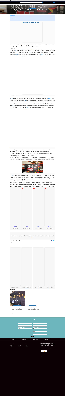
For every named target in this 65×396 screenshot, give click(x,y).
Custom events (30, 52)
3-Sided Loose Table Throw (40, 287)
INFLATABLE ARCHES (47, 287)
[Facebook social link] (51, 240)
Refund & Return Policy (19, 345)
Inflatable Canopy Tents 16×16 (17, 287)
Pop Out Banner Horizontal (40, 228)
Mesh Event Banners (28, 228)
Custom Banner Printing (13, 240)
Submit (32, 336)
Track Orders (26, 344)
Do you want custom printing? (36, 327)
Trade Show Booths (14, 228)
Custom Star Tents (11, 346)
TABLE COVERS (36, 287)
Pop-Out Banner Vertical (51, 228)
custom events (21, 44)
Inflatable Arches (11, 344)
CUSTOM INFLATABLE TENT (13, 287)
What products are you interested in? (21, 327)
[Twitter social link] (53, 240)
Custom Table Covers (11, 345)
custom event (25, 100)
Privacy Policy (19, 346)
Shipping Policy (26, 346)
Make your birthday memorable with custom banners (17, 307)
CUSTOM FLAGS (24, 228)
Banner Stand (17, 228)
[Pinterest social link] (54, 240)
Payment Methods (26, 345)
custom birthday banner (18, 240)
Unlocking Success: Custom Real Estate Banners (32, 307)
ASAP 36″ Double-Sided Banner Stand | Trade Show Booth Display (15, 227)
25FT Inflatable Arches (51, 287)
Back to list (32, 242)
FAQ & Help (19, 344)
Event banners (11, 175)
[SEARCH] (42, 2)
